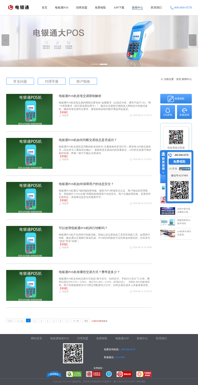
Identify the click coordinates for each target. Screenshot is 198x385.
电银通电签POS (59, 338)
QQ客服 (173, 168)
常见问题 (20, 81)
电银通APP (122, 338)
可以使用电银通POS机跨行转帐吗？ (83, 228)
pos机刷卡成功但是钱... (184, 233)
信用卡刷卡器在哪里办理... (183, 210)
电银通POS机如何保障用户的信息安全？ (86, 184)
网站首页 (36, 338)
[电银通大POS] (99, 41)
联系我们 (156, 7)
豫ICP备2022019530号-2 (124, 381)
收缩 (163, 163)
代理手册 (51, 81)
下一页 (76, 321)
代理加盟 (82, 338)
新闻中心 (137, 7)
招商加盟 (81, 7)
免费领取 (100, 7)
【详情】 (64, 112)
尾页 (86, 321)
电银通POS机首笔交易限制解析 (80, 96)
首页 (44, 7)
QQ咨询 (167, 115)
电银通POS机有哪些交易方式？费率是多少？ (89, 272)
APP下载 (119, 7)
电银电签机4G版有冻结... (184, 221)
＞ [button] (192, 40)
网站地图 (141, 381)
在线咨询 (184, 115)
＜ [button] (5, 40)
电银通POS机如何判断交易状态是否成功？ (88, 140)
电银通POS (61, 7)
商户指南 (83, 81)
